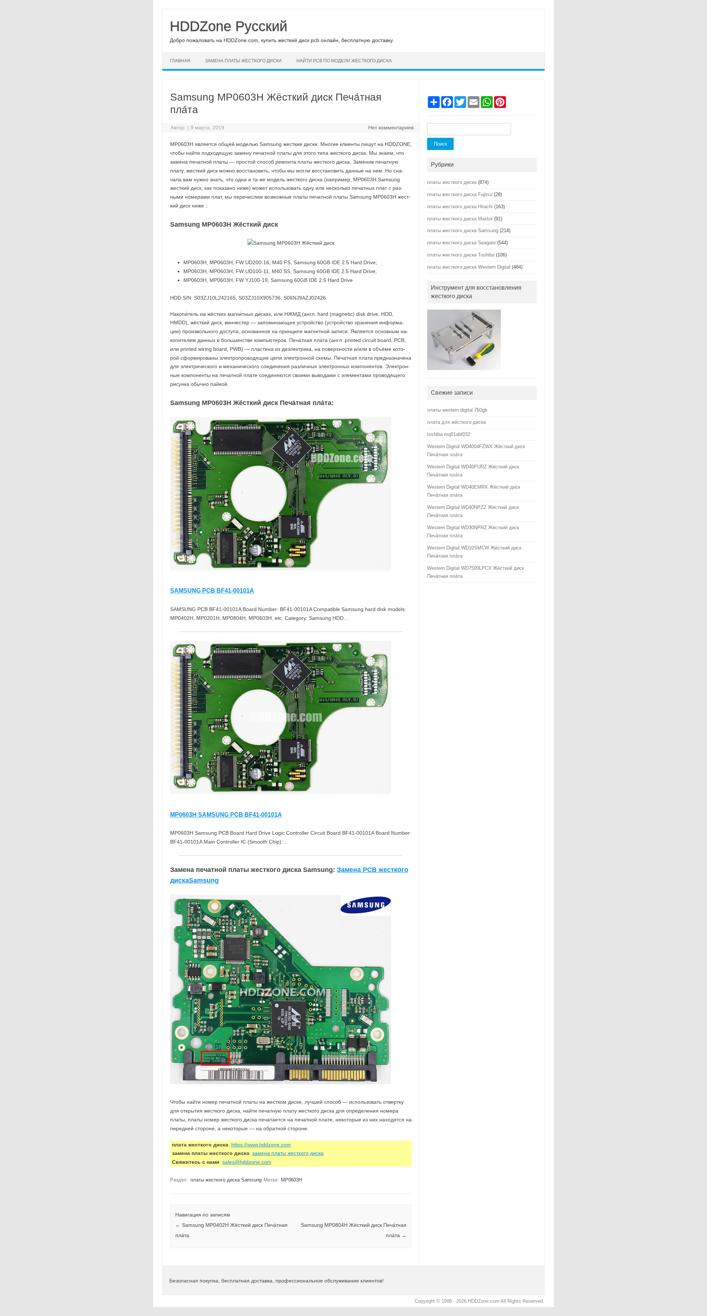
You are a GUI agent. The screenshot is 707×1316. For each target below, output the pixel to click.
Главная (180, 60)
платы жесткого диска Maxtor (460, 218)
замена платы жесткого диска (243, 60)
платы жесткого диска (451, 182)
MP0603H (291, 1180)
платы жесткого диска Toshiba (461, 255)
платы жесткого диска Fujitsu (459, 194)
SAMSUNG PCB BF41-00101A (212, 590)
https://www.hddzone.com (261, 1145)
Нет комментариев (391, 127)
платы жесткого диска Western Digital (468, 267)
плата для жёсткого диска (456, 422)
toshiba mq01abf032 (448, 434)
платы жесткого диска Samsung (225, 1180)
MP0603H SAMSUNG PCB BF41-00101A (226, 814)
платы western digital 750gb (457, 410)
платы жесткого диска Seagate (461, 242)
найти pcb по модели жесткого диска (344, 60)
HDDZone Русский (228, 26)
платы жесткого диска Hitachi (460, 206)
